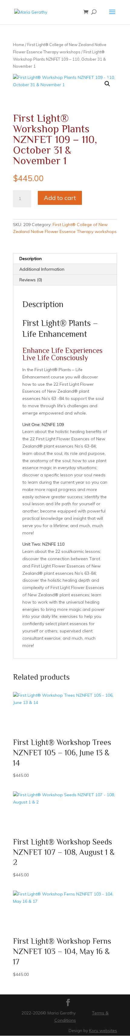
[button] (107, 83)
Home (18, 44)
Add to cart (60, 197)
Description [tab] (30, 258)
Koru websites (103, 1030)
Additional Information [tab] (41, 269)
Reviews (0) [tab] (30, 280)
